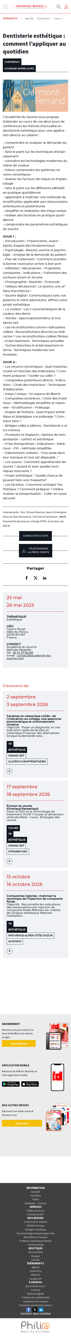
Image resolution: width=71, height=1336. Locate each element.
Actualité (35, 1191)
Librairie (35, 1259)
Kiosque (35, 1256)
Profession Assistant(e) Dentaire (35, 1241)
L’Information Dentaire (35, 1221)
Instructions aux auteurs (35, 1301)
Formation (35, 1195)
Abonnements (35, 1252)
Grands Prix (35, 1271)
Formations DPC (35, 1214)
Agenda (35, 1267)
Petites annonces (35, 1210)
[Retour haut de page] (64, 1326)
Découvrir (22, 1123)
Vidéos (35, 1199)
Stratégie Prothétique (35, 1229)
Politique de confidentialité (35, 1297)
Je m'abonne (18, 1043)
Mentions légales (35, 1293)
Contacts (35, 1290)
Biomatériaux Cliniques (35, 1237)
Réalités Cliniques (35, 1225)
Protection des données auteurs (35, 1305)
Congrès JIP (35, 1278)
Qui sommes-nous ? (35, 1286)
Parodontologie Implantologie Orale (35, 1233)
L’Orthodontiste (35, 1244)
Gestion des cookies (35, 1313)
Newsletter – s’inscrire (35, 1203)
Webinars (35, 1274)
